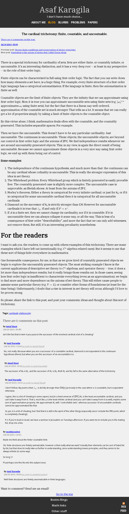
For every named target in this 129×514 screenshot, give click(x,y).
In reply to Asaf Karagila (34, 366)
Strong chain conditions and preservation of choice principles (45, 49)
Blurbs (63, 22)
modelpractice (13, 431)
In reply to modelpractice (34, 474)
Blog (52, 22)
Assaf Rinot (11, 326)
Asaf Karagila (13, 343)
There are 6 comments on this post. (18, 39)
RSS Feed (123, 508)
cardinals (13, 313)
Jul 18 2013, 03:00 (9, 44)
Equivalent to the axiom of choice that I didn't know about (38, 52)
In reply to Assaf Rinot (33, 346)
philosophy (25, 313)
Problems (78, 22)
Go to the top (64, 494)
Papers (93, 22)
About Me (38, 22)
